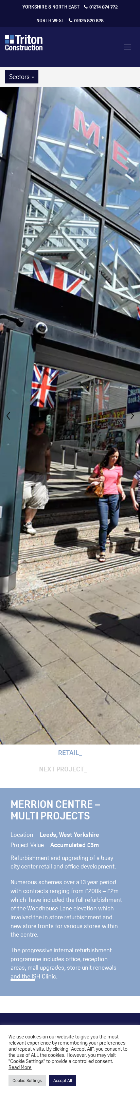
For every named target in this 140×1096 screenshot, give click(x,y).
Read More (20, 1067)
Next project (61, 769)
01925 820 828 (70, 20)
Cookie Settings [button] (27, 1080)
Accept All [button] (62, 1080)
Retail (68, 753)
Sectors (20, 77)
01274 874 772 (70, 7)
